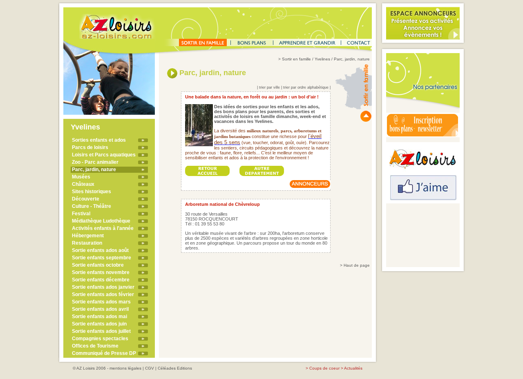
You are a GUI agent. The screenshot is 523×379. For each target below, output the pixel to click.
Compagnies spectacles (100, 338)
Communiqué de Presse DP (104, 353)
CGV (149, 368)
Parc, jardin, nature (94, 169)
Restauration (87, 243)
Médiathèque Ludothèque (101, 221)
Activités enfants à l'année (103, 228)
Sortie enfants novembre (101, 272)
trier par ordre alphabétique (306, 87)
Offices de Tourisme (95, 346)
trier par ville (269, 87)
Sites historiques (91, 191)
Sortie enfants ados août (100, 250)
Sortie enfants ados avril (100, 309)
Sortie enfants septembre (101, 258)
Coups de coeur (324, 368)
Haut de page (357, 265)
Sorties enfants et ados (99, 140)
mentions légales (125, 368)
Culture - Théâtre (91, 206)
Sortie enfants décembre (101, 280)
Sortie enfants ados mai (99, 316)
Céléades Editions (175, 368)
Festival (81, 213)
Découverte (85, 199)
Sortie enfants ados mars (101, 302)
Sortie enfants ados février (103, 294)
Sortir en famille (296, 59)
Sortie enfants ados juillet (101, 331)
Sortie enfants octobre (98, 265)
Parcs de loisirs (90, 147)
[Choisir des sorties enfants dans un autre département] (261, 168)
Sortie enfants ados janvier (103, 287)
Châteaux (83, 184)
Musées (81, 177)
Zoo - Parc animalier (95, 162)
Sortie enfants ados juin (99, 324)
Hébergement (88, 236)
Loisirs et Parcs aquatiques (104, 155)
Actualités (353, 368)
